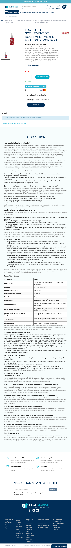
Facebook (30, 510)
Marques (7, 525)
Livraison (17, 520)
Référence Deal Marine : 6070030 (35, 44)
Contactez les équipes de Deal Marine (9, 520)
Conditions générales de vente (19, 533)
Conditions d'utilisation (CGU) (18, 528)
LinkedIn (41, 510)
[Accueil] (2, 21)
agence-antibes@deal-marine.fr (57, 527)
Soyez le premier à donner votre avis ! (14, 123)
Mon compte (19, 537)
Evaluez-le (36, 105)
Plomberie (29, 523)
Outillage (28, 525)
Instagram (37, 510)
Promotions (29, 541)
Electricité (29, 527)
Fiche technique (33, 65)
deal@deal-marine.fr (44, 527)
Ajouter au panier (42, 77)
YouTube (33, 510)
